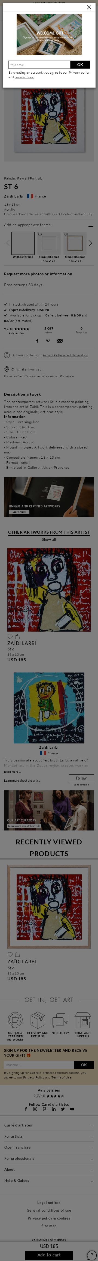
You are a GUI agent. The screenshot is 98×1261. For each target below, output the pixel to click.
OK (80, 64)
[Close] (89, 7)
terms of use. (24, 77)
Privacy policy (79, 72)
